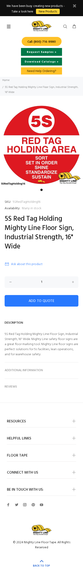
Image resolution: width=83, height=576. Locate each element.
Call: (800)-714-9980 (41, 42)
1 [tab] (41, 190)
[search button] (66, 27)
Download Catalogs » (42, 62)
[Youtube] (41, 505)
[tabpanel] (41, 144)
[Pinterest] (33, 505)
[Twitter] (17, 505)
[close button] (74, 6)
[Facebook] (8, 505)
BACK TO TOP (41, 566)
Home (5, 80)
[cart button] (74, 27)
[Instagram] (25, 505)
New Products (48, 11)
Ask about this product (27, 264)
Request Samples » (41, 52)
